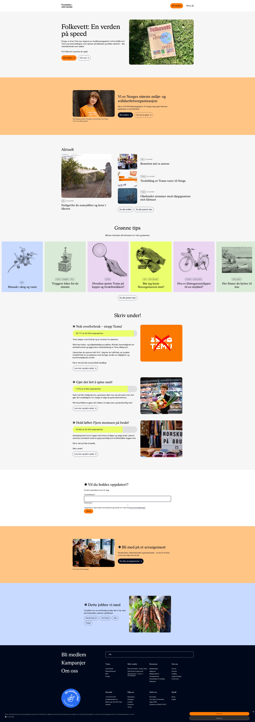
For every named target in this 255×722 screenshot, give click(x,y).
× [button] (253, 712)
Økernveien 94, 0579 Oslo (113, 702)
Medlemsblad (154, 669)
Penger (88, 623)
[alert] (127, 716)
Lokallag (174, 674)
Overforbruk (105, 618)
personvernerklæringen (137, 508)
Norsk (173, 697)
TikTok (130, 707)
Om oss (69, 671)
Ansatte (174, 671)
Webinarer (153, 681)
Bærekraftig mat (91, 618)
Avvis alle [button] (219, 718)
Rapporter (153, 671)
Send (88, 511)
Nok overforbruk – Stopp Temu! (137, 669)
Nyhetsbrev (131, 697)
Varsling (107, 704)
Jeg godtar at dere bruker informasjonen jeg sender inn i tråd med (114, 508)
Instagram (131, 699)
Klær (115, 618)
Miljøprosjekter (154, 674)
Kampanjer (73, 663)
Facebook (131, 704)
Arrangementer (154, 676)
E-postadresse (89, 495)
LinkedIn (130, 702)
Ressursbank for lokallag (157, 679)
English (174, 699)
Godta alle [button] (219, 714)
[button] (69, 717)
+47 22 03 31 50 (110, 697)
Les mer (132, 714)
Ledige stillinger (176, 676)
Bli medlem (73, 655)
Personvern (175, 679)
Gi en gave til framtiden (157, 699)
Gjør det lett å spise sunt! (135, 671)
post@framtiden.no (111, 699)
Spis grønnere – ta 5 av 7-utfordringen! (135, 675)
